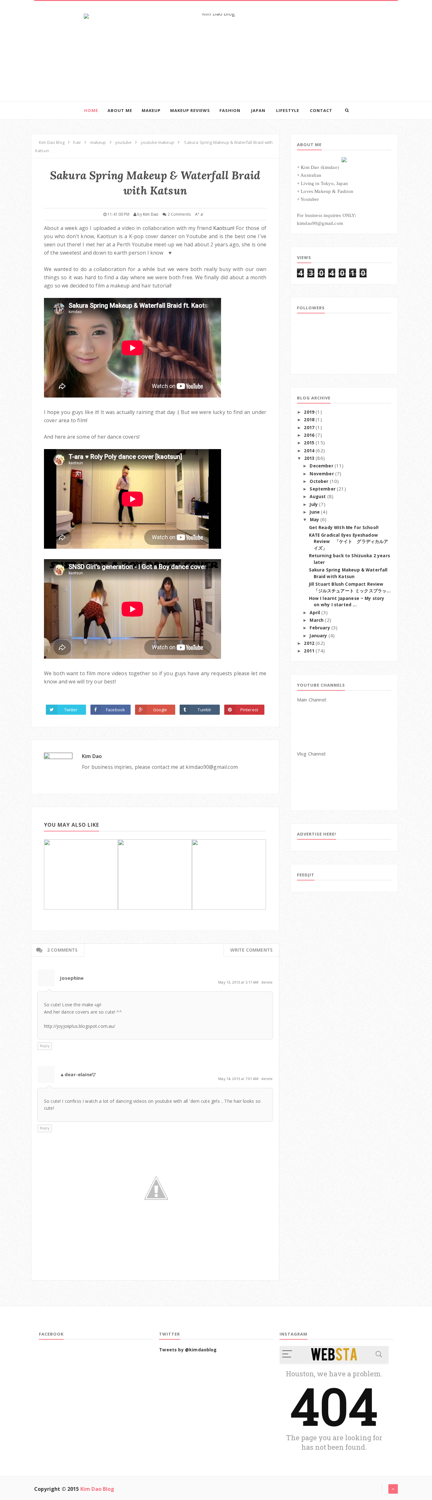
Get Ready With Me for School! (344, 527)
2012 (309, 643)
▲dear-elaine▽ (78, 1074)
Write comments (251, 950)
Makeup (151, 110)
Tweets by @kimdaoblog (188, 1350)
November (322, 474)
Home (91, 110)
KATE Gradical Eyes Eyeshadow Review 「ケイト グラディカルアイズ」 (348, 541)
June (315, 512)
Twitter (70, 710)
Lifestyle (287, 110)
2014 (309, 451)
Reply (45, 1045)
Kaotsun (223, 228)
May (314, 519)
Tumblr (204, 710)
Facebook (115, 710)
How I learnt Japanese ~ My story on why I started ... (347, 602)
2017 (309, 427)
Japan (258, 110)
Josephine (71, 978)
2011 (309, 651)
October (319, 481)
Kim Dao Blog (97, 1488)
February (320, 628)
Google (160, 710)
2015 (309, 443)
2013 (309, 458)
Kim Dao (92, 756)
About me (120, 110)
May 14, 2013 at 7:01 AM (238, 1078)
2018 (309, 420)
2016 (309, 435)
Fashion (229, 110)
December (321, 466)
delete (267, 982)
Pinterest (249, 710)
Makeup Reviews (190, 110)
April (315, 612)
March (317, 620)
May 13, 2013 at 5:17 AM (238, 982)
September (322, 489)
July (314, 504)
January (318, 636)
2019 (309, 412)
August (318, 496)
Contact (321, 110)
